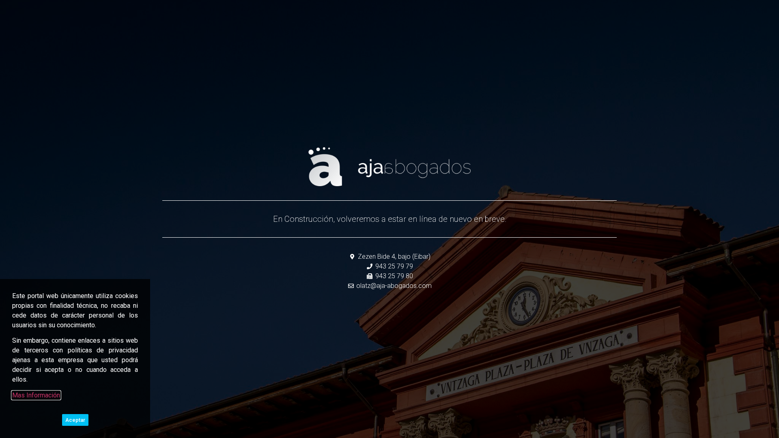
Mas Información (36, 395)
